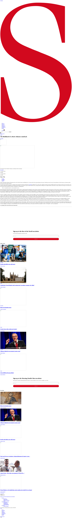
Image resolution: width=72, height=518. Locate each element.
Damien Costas (2, 441)
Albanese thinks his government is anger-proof (10, 351)
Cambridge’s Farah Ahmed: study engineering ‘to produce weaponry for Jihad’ (17, 285)
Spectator (1, 0)
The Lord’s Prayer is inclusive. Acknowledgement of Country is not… (15, 456)
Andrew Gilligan (2, 287)
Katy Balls (1, 138)
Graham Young (2, 458)
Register (1, 133)
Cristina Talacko (2, 491)
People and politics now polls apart (7, 264)
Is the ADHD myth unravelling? (7, 372)
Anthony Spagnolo (3, 309)
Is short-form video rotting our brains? (8, 329)
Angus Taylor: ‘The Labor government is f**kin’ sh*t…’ (12, 473)
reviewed (30, 184)
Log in (3, 133)
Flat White (1, 262)
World (1, 283)
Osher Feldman (2, 424)
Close (1, 508)
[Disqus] (36, 217)
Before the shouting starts (5, 307)
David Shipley (2, 330)
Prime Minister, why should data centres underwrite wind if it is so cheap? (16, 490)
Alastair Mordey (2, 374)
